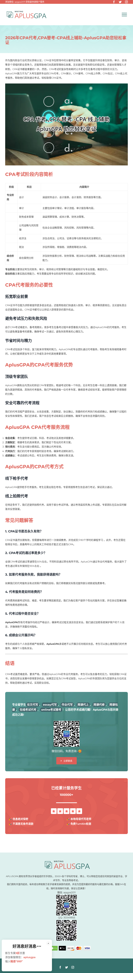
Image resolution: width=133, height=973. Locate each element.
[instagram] (126, 2)
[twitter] (120, 2)
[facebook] (114, 2)
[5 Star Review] (66, 809)
